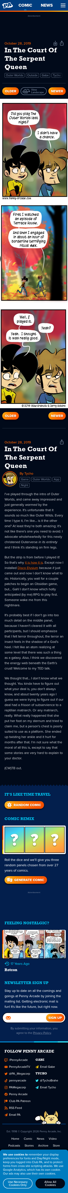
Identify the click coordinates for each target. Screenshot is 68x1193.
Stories (29, 1145)
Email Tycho (48, 1087)
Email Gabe (47, 1067)
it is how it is (34, 562)
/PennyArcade (18, 1060)
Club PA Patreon (20, 1101)
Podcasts (14, 1145)
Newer (57, 91)
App (56, 479)
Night (24, 485)
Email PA (15, 1115)
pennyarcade (17, 1080)
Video (53, 1138)
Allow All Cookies (50, 1183)
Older (10, 91)
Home (15, 1138)
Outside (32, 75)
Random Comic (27, 805)
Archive (43, 1145)
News (40, 1138)
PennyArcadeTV (19, 1067)
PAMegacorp (17, 1087)
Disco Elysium (28, 567)
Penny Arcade (18, 1094)
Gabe (45, 75)
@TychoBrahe (49, 1080)
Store (56, 1145)
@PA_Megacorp (19, 1073)
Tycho (57, 75)
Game (25, 479)
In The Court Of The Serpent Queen (31, 458)
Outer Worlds (14, 75)
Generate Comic (29, 879)
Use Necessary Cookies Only (18, 1183)
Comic (28, 1138)
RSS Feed (15, 1108)
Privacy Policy (42, 1033)
